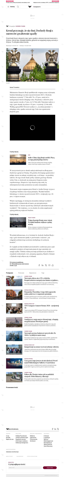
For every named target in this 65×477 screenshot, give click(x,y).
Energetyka (12, 26)
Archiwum (33, 441)
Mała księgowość (48, 441)
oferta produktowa (32, 456)
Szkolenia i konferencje (12, 452)
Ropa (29, 155)
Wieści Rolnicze (48, 444)
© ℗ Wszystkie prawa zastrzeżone (19, 264)
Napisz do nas (10, 439)
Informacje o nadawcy (22, 441)
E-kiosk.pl (46, 436)
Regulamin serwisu (21, 439)
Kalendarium (20, 456)
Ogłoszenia (33, 437)
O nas (7, 436)
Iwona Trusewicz (14, 87)
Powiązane (9, 273)
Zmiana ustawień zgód (22, 437)
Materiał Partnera (28, 358)
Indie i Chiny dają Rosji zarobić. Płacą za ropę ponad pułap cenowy (41, 159)
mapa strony (9, 456)
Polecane (21, 273)
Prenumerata (33, 439)
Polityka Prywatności (21, 436)
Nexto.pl (46, 439)
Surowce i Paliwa (20, 26)
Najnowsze (32, 273)
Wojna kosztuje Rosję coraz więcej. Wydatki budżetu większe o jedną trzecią (40, 222)
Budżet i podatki (31, 217)
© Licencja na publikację (16, 262)
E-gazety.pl (47, 437)
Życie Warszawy (48, 446)
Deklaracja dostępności (22, 442)
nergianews (37, 7)
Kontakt (8, 437)
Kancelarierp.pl (48, 442)
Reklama (32, 436)
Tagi (42, 273)
